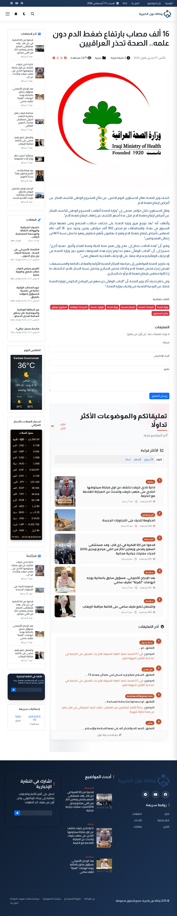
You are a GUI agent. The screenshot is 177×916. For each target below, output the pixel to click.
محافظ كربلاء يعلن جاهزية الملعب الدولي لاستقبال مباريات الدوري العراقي (23, 119)
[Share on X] (61, 58)
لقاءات (138, 820)
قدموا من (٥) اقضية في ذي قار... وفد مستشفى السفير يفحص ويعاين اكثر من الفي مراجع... (22, 46)
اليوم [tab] (159, 459)
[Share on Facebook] (65, 58)
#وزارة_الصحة (97, 307)
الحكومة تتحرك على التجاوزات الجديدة (128, 520)
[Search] (32, 13)
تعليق (166, 369)
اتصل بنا (135, 3)
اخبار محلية (163, 820)
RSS (125, 3)
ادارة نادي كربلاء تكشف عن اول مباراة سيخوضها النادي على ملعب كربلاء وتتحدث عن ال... (22, 70)
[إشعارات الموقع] (15, 13)
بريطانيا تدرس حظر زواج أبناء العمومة (23, 157)
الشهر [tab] (137, 459)
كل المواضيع (154, 3)
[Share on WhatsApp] (58, 58)
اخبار (167, 813)
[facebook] (165, 795)
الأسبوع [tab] (148, 459)
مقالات (138, 826)
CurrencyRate (34, 542)
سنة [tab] (128, 459)
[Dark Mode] (24, 13)
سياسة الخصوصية (52, 898)
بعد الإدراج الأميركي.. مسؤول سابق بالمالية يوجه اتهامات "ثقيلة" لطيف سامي (121, 580)
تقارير (166, 826)
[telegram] (145, 795)
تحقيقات (137, 813)
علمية (98, 58)
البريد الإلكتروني (161, 355)
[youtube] (155, 795)
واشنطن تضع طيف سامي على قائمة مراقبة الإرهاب (119, 606)
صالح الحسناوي (160, 313)
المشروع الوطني (59, 307)
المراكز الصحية (128, 307)
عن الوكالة (89, 898)
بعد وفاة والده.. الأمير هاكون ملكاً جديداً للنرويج (24, 173)
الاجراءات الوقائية (78, 307)
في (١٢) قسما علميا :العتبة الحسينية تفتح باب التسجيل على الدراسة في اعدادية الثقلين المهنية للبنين (109, 656)
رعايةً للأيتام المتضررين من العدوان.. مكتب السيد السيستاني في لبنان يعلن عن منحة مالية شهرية (108, 709)
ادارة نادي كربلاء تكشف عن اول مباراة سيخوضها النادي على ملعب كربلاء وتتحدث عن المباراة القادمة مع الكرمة (119, 491)
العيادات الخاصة (146, 307)
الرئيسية (169, 3)
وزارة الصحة (162, 307)
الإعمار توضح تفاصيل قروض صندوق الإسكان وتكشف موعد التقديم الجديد (22, 193)
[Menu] (7, 13)
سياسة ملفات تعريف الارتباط (24, 898)
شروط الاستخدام (72, 898)
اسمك (166, 342)
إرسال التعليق (159, 395)
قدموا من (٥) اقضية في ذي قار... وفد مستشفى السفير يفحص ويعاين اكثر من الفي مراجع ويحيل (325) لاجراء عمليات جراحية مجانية (117, 549)
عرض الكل (63, 426)
